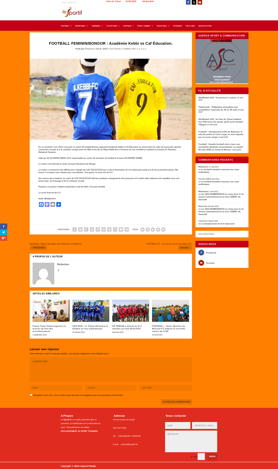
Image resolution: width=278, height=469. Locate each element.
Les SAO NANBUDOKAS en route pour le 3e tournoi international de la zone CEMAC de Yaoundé (221, 197)
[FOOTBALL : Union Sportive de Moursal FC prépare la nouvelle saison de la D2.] (170, 311)
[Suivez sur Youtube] (199, 2)
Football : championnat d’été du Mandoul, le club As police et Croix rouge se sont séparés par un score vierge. (220, 134)
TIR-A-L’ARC (190, 26)
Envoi (212, 456)
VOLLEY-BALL (162, 26)
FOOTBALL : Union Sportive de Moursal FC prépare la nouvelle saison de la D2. (168, 328)
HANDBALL (96, 26)
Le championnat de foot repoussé (217, 224)
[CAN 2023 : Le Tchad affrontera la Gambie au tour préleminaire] (90, 311)
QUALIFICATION (204, 26)
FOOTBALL (65, 26)
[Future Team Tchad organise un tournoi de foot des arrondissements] (51, 311)
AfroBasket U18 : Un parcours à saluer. (217, 97)
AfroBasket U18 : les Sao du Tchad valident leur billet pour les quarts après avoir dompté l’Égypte (220, 122)
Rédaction (89, 49)
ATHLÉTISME (112, 26)
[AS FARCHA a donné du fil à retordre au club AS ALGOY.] (130, 311)
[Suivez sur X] (194, 2)
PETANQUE (177, 26)
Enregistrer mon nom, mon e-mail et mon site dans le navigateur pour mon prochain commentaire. (78, 395)
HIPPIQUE (127, 26)
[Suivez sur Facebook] (188, 2)
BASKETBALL (80, 26)
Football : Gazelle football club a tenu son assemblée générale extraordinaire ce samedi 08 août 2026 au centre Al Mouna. (220, 147)
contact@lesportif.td (129, 444)
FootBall (126, 49)
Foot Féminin (115, 49)
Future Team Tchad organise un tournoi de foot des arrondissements (49, 328)
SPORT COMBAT (144, 26)
